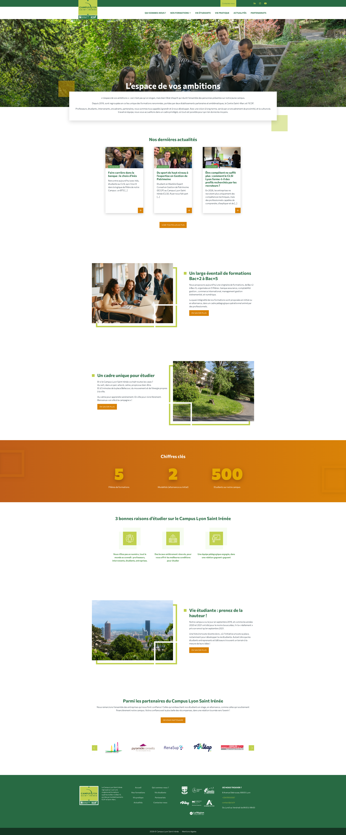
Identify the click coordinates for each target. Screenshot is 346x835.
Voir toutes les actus (173, 225)
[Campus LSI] (87, 9)
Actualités (240, 13)
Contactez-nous (228, 3)
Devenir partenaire (173, 720)
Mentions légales (189, 831)
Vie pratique (222, 13)
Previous (94, 748)
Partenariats (258, 13)
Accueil (138, 787)
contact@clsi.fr (228, 802)
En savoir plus (199, 313)
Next (251, 748)
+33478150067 (228, 797)
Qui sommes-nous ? (155, 13)
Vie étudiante (203, 13)
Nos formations (179, 13)
